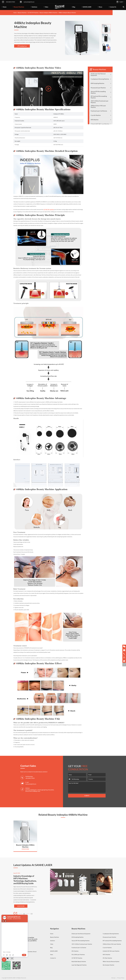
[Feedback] (124, 661)
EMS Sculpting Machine (97, 83)
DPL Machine (94, 119)
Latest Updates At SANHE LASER (32, 865)
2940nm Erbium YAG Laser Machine (98, 106)
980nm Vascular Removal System (111, 961)
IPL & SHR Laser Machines (78, 954)
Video (51, 944)
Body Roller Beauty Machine (79, 961)
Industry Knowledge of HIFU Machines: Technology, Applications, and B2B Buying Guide (25, 880)
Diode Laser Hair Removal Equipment (98, 74)
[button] (106, 53)
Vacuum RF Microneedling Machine (98, 92)
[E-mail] (124, 650)
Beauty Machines (22, 12)
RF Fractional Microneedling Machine (99, 97)
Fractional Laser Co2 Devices (99, 111)
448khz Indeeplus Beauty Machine (67, 12)
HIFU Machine (106, 954)
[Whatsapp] (124, 657)
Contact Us (53, 958)
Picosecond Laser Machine (98, 88)
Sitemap (113, 977)
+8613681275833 (10, 2)
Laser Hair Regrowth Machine (79, 965)
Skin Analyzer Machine (108, 965)
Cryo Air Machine (96, 115)
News (51, 954)
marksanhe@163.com (29, 2)
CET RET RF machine (48, 209)
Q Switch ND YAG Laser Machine (100, 124)
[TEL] (124, 653)
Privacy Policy (120, 977)
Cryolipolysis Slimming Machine (100, 79)
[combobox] (70, 779)
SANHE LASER (54, 951)
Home (14, 12)
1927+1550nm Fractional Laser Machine (99, 101)
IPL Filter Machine (107, 958)
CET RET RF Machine (33, 12)
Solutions (52, 940)
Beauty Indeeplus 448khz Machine (25, 846)
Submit (86, 795)
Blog (51, 947)
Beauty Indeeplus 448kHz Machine (48, 12)
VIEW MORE (25, 849)
